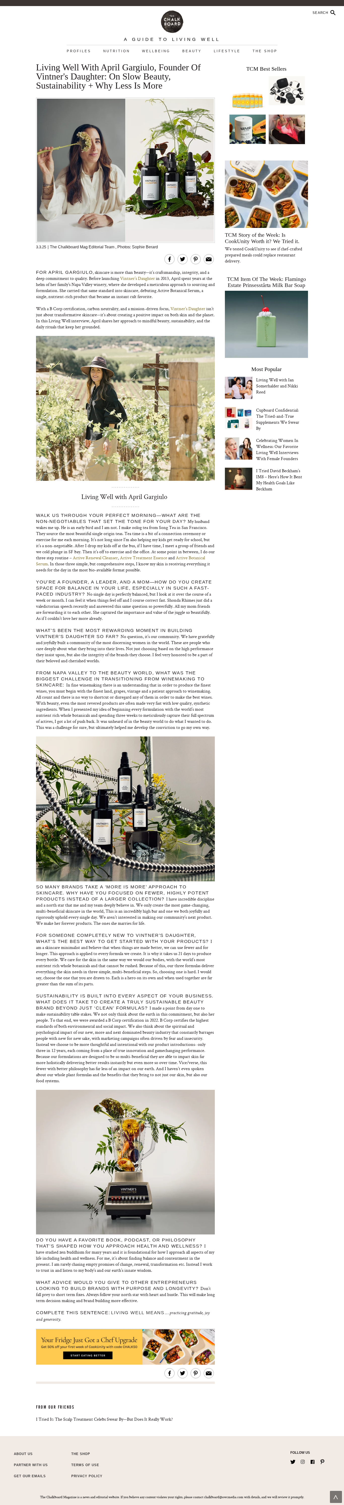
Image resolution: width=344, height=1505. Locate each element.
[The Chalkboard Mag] (172, 20)
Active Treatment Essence (143, 558)
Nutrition (116, 51)
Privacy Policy (86, 1476)
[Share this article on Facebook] (169, 259)
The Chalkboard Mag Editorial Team (82, 247)
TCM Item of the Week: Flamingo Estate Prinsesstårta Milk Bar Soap (266, 282)
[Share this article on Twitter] (182, 259)
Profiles (79, 51)
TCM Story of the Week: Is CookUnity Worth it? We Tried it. (262, 238)
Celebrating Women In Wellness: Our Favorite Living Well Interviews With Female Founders (277, 449)
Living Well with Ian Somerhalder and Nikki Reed (277, 386)
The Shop (265, 51)
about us (23, 1454)
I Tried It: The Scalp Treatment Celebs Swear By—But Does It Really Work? (104, 1419)
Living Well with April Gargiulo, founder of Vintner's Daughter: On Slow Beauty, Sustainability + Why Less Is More (118, 77)
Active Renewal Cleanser (95, 558)
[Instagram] (302, 1460)
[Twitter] (292, 1460)
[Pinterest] (322, 1460)
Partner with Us (31, 1465)
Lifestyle (227, 51)
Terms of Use (85, 1465)
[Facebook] (312, 1460)
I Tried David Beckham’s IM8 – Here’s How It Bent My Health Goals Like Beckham (279, 480)
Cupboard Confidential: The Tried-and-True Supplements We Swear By (277, 419)
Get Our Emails (30, 1476)
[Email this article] (209, 259)
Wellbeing (156, 51)
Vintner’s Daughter (137, 278)
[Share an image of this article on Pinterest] (195, 259)
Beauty (192, 51)
